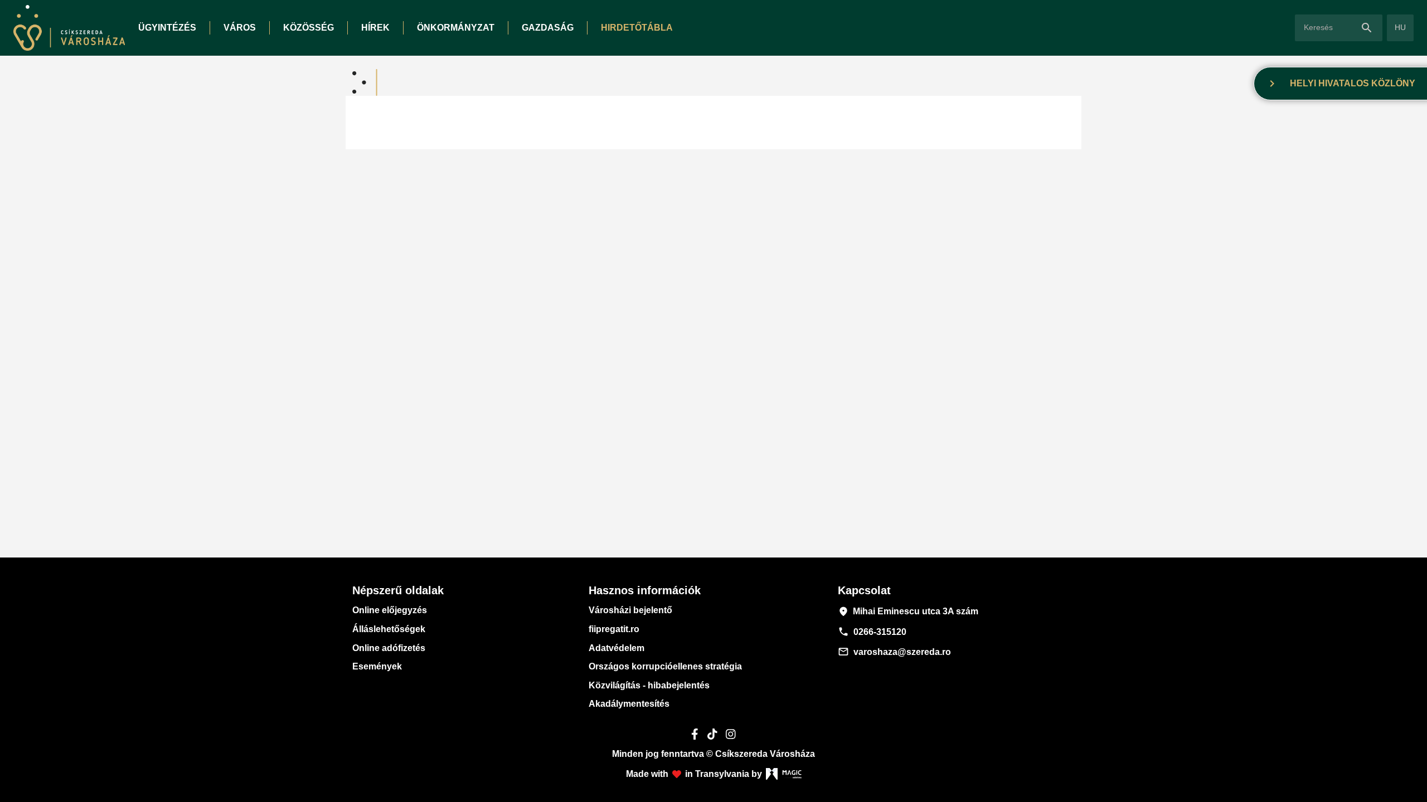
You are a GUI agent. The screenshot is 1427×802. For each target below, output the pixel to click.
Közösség (308, 27)
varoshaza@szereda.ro (894, 651)
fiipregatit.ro (614, 629)
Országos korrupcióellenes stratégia (665, 666)
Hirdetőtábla (637, 27)
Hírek (375, 27)
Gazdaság (548, 27)
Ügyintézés (167, 27)
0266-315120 (872, 631)
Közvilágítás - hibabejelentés (649, 685)
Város (240, 27)
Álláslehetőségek (388, 629)
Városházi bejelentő (630, 610)
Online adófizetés (388, 648)
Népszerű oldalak (398, 590)
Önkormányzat (455, 27)
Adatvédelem (616, 648)
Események (377, 666)
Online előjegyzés (389, 610)
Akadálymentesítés (629, 703)
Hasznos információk (645, 590)
